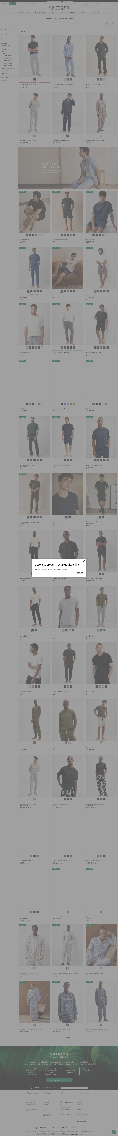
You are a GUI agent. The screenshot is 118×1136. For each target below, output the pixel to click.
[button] (79, 572)
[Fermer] (84, 561)
